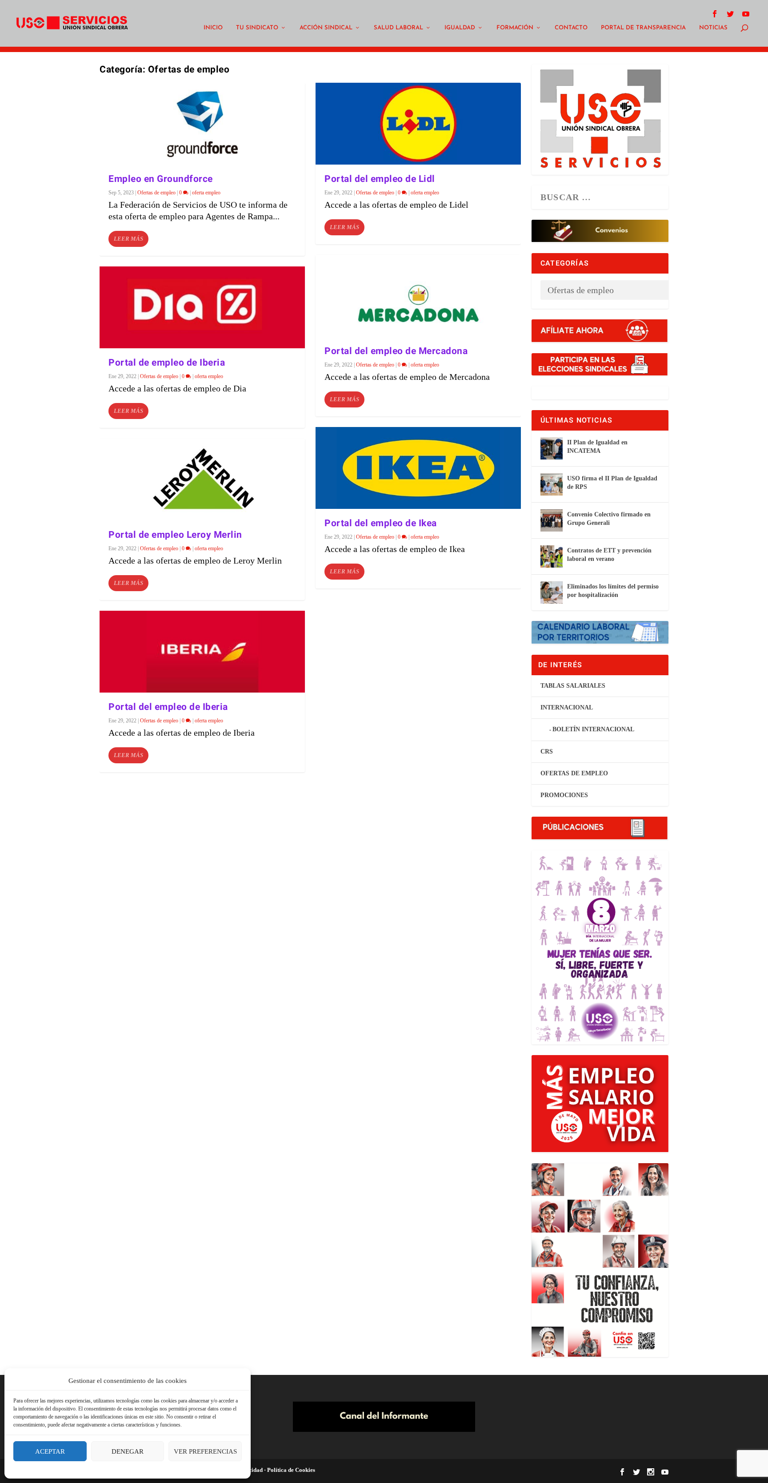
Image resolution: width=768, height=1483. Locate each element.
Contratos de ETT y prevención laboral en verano (609, 554)
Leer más (128, 238)
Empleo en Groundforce (160, 179)
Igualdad (459, 28)
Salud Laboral (398, 28)
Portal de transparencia (643, 28)
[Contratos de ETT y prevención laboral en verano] (551, 556)
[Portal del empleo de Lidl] (418, 124)
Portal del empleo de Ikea (380, 523)
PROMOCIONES (564, 795)
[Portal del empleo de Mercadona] (418, 296)
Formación (514, 28)
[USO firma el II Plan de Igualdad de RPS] (551, 484)
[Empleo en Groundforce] (202, 124)
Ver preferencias (205, 1451)
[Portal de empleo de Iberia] (202, 307)
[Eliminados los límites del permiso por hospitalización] (551, 592)
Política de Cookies (290, 1470)
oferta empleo (206, 192)
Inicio (213, 28)
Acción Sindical (326, 28)
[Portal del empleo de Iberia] (202, 652)
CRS (546, 751)
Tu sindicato (257, 28)
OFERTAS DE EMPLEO (574, 773)
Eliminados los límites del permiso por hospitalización (613, 590)
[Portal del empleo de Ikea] (418, 468)
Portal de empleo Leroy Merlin (175, 535)
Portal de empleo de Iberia (166, 363)
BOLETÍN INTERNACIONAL (593, 729)
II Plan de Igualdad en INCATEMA (597, 446)
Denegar (128, 1451)
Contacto (571, 28)
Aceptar (50, 1451)
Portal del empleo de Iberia (168, 707)
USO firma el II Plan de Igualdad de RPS (612, 482)
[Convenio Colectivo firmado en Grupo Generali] (551, 520)
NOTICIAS (713, 28)
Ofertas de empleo (156, 192)
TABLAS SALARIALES (572, 685)
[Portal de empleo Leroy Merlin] (202, 479)
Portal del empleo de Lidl (379, 179)
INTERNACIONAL (566, 707)
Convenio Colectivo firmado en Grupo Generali (609, 518)
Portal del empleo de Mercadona (396, 351)
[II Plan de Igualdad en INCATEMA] (551, 448)
